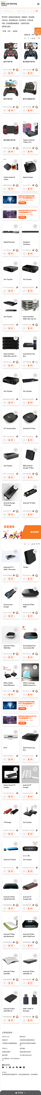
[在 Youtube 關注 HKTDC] (20, 1067)
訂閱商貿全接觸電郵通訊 (9, 1043)
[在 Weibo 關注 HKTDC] (13, 1067)
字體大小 (5, 1048)
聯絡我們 (5, 1040)
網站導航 (5, 1055)
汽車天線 (5, 20)
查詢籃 (20, 1093)
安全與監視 (22, 20)
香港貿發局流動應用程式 (27, 1040)
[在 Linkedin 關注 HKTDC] (10, 1067)
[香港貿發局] (20, 1034)
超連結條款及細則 (25, 1052)
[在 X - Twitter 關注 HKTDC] (6, 1067)
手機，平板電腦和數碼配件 (10, 23)
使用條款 (22, 1048)
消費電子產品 (6, 26)
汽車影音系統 (24, 23)
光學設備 (30, 20)
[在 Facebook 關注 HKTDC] (3, 1067)
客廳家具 (24, 17)
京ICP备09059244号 (26, 1055)
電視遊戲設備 (13, 20)
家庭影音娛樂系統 (14, 17)
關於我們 (22, 1036)
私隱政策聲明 (6, 1052)
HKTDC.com (5, 1036)
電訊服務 (31, 17)
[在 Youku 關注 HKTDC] (24, 1067)
